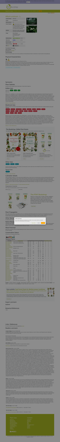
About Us (28, 427)
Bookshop (28, 420)
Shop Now (41, 158)
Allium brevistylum (8, 256)
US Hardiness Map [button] (17, 67)
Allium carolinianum (9, 263)
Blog (28, 422)
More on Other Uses (12, 173)
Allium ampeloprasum (9, 246)
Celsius (6, 189)
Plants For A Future (9, 11)
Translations (12, 428)
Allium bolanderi (8, 255)
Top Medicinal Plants (13, 425)
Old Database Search (30, 424)
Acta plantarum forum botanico (11, 407)
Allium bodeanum (8, 254)
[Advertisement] (51, 33)
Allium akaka (8, 244)
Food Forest (7, 171)
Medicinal (48, 240)
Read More (9, 299)
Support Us (29, 421)
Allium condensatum (9, 273)
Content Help (29, 419)
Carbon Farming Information (13, 184)
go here (23, 326)
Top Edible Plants (13, 424)
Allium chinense (8, 272)
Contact (28, 426)
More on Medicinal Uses (12, 125)
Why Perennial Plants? (13, 423)
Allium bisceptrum (8, 253)
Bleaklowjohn (8, 345)
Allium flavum (8, 280)
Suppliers (28, 425)
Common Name (20, 240)
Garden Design (12, 426)
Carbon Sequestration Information (24, 184)
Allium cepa (7, 264)
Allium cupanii (8, 274)
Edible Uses (12, 419)
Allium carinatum (8, 262)
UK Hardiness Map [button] (9, 67)
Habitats (11, 427)
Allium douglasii (8, 275)
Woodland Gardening (13, 422)
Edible (45, 240)
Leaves (15, 90)
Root (18, 90)
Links (28, 423)
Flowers (11, 90)
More (8, 158)
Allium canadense (8, 258)
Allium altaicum (8, 245)
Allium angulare (8, 249)
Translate (12, 50)
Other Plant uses (12, 421)
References (7, 125)
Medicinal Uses (12, 420)
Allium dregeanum (8, 276)
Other (51, 240)
